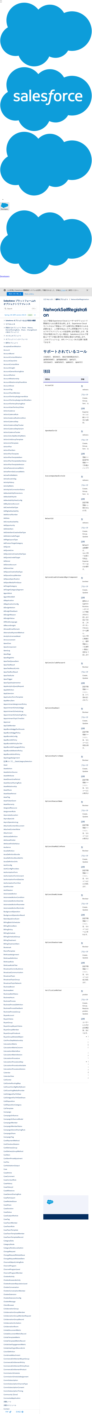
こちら (63, 290)
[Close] (87, 290)
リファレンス (48, 299)
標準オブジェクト (62, 299)
